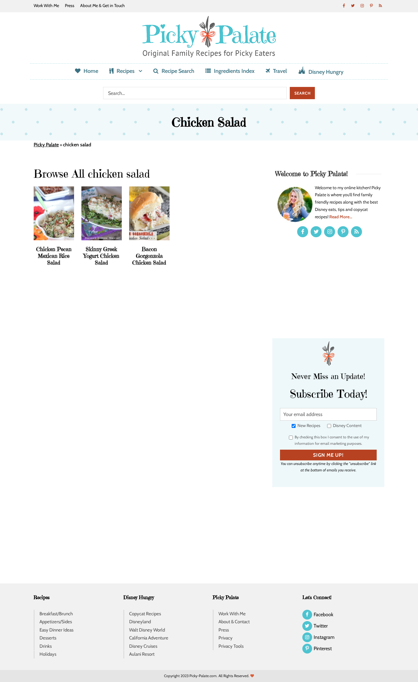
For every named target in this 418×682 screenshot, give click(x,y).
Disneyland (140, 621)
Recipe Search (178, 71)
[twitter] (353, 5)
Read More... (340, 216)
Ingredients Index (234, 71)
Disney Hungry (325, 72)
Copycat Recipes (145, 613)
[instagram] (362, 5)
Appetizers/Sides (55, 621)
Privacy (225, 638)
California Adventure (148, 638)
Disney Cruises (143, 646)
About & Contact (234, 621)
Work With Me (46, 5)
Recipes (126, 71)
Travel (280, 71)
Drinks (45, 646)
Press (69, 5)
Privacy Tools (231, 646)
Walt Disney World (147, 630)
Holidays (47, 654)
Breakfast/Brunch (56, 613)
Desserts (47, 638)
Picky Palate (46, 145)
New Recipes (308, 425)
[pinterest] (371, 5)
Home (91, 71)
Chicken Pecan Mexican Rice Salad (54, 255)
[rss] (380, 5)
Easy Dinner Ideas (56, 630)
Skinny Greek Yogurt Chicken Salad (101, 255)
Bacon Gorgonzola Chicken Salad (149, 255)
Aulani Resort (142, 654)
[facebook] (344, 5)
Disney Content (347, 425)
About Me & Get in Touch (102, 5)
